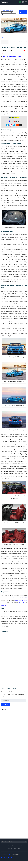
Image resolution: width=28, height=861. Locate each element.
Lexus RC (3, 605)
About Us (10, 848)
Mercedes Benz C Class (9, 598)
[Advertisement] (14, 673)
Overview (4, 42)
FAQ (15, 848)
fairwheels (8, 854)
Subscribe (5, 704)
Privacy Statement (15, 845)
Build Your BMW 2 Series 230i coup (12, 56)
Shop (19, 848)
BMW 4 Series (19, 600)
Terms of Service (6, 845)
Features (21, 42)
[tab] (4, 42)
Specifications (13, 42)
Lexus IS (21, 602)
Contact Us (23, 845)
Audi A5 (24, 598)
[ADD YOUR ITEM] (20, 2)
